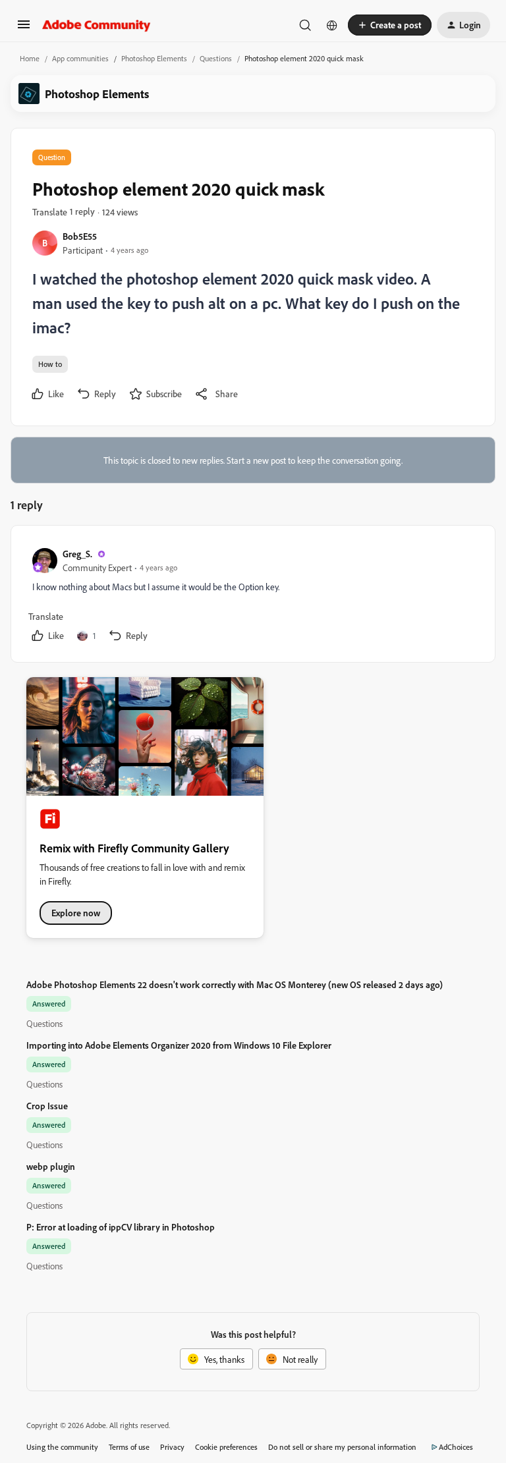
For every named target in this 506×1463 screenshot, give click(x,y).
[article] (252, 596)
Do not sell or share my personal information (342, 1447)
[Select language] (332, 25)
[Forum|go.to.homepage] (96, 25)
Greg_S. (77, 553)
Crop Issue (47, 1105)
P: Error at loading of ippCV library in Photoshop (120, 1226)
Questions (216, 58)
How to (50, 364)
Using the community (62, 1447)
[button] (24, 28)
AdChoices (456, 1447)
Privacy (172, 1447)
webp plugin (50, 1166)
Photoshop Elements (154, 58)
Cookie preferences (226, 1447)
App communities (80, 58)
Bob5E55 (80, 236)
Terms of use (129, 1447)
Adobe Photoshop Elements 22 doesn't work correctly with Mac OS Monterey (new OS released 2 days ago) (234, 984)
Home (30, 58)
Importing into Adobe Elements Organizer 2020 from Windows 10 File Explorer (178, 1045)
